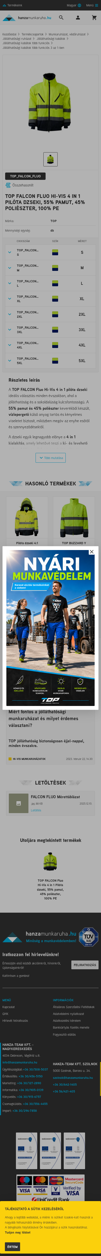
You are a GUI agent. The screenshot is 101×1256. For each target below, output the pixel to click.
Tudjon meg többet (17, 1232)
